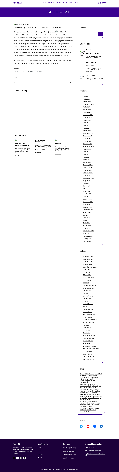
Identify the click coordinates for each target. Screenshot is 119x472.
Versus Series (87, 354)
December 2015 (88, 138)
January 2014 (87, 199)
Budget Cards (87, 264)
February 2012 (88, 236)
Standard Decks (88, 341)
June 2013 (86, 217)
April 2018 (86, 99)
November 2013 (88, 204)
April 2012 (86, 233)
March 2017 (87, 109)
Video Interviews (88, 359)
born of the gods (85, 381)
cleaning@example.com (94, 450)
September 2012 (88, 231)
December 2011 (88, 241)
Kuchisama (93, 393)
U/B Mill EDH (59, 143)
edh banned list (85, 387)
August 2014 (87, 181)
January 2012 (87, 239)
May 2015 (86, 157)
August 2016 (87, 120)
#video (82, 379)
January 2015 (87, 167)
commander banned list (87, 384)
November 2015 (88, 141)
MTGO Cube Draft (89, 322)
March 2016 (87, 130)
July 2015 (86, 152)
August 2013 (87, 212)
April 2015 (86, 160)
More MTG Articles (89, 314)
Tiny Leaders (87, 343)
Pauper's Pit (87, 327)
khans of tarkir (84, 393)
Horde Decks (87, 291)
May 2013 (86, 220)
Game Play (86, 283)
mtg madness (92, 398)
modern (82, 396)
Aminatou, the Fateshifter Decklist (22, 144)
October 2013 (87, 207)
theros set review (85, 405)
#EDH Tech (17, 78)
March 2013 (87, 225)
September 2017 (88, 104)
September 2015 (88, 146)
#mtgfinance (93, 375)
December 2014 (88, 170)
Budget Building (88, 256)
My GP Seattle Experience (40, 141)
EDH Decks (87, 280)
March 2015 (87, 162)
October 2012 (87, 228)
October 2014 (87, 175)
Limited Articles (88, 304)
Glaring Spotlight (88, 288)
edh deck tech (84, 389)
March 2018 (87, 102)
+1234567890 (91, 447)
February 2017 (88, 112)
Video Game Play (88, 356)
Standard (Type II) (89, 335)
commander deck (85, 386)
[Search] (100, 34)
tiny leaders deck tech (87, 408)
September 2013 (88, 210)
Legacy (85, 293)
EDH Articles (87, 275)
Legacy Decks (87, 299)
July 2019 (86, 96)
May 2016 (86, 128)
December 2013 (88, 202)
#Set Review (94, 377)
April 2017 (86, 107)
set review (91, 403)
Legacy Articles (88, 296)
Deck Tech (45, 27)
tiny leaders (95, 405)
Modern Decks (87, 312)
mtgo (99, 398)
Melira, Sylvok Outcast (60, 60)
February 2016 (88, 133)
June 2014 (86, 186)
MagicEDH (17, 3)
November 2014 (88, 173)
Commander (84, 382)
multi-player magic (86, 401)
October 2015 (87, 144)
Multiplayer (86, 325)
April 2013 (86, 223)
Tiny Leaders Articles (89, 346)
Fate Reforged (84, 391)
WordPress (75, 469)
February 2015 (88, 165)
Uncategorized (87, 351)
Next (71, 82)
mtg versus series (85, 399)
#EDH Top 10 (84, 375)
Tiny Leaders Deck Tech (91, 349)
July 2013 (86, 215)
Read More (18, 155)
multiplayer (95, 401)
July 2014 (86, 183)
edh (100, 386)
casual (93, 381)
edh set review (94, 389)
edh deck (93, 387)
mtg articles (83, 398)
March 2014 (87, 194)
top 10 (97, 408)
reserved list (84, 403)
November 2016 (88, 115)
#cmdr (82, 374)
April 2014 (86, 191)
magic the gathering (93, 394)
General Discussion (89, 285)
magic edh (83, 394)
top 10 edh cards (85, 411)
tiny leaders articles (86, 406)
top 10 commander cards (88, 410)
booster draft (89, 379)
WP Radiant (55, 469)
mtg (101, 396)
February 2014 (88, 196)
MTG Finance (87, 317)
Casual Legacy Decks (90, 267)
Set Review (86, 330)
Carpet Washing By (46, 469)
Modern (85, 306)
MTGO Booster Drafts (90, 320)
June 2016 (86, 125)
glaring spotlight (95, 391)
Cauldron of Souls (24, 46)
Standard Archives (89, 338)
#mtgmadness (84, 377)
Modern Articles (88, 309)
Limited (85, 301)
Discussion (86, 272)
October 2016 (87, 117)
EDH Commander (55, 27)
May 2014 (86, 188)
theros (98, 403)
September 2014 (88, 178)
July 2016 (86, 123)
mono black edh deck (92, 396)
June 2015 (86, 154)
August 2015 (87, 149)
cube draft (95, 386)
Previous (16, 82)
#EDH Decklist (89, 374)
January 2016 (87, 136)
